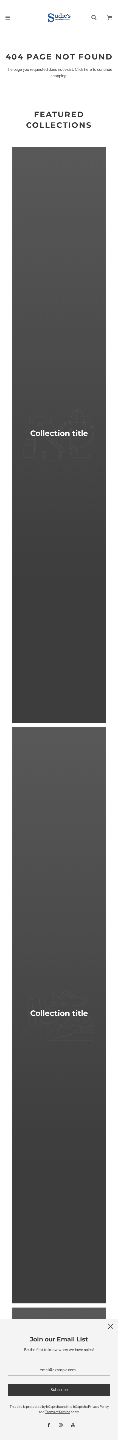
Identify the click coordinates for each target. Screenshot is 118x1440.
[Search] (94, 17)
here (88, 69)
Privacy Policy (98, 1406)
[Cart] (109, 17)
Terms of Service (57, 1412)
